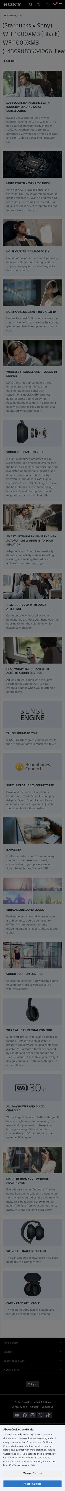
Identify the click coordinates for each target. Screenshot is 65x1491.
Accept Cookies (32, 1483)
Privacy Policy (10, 1461)
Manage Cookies (32, 1473)
